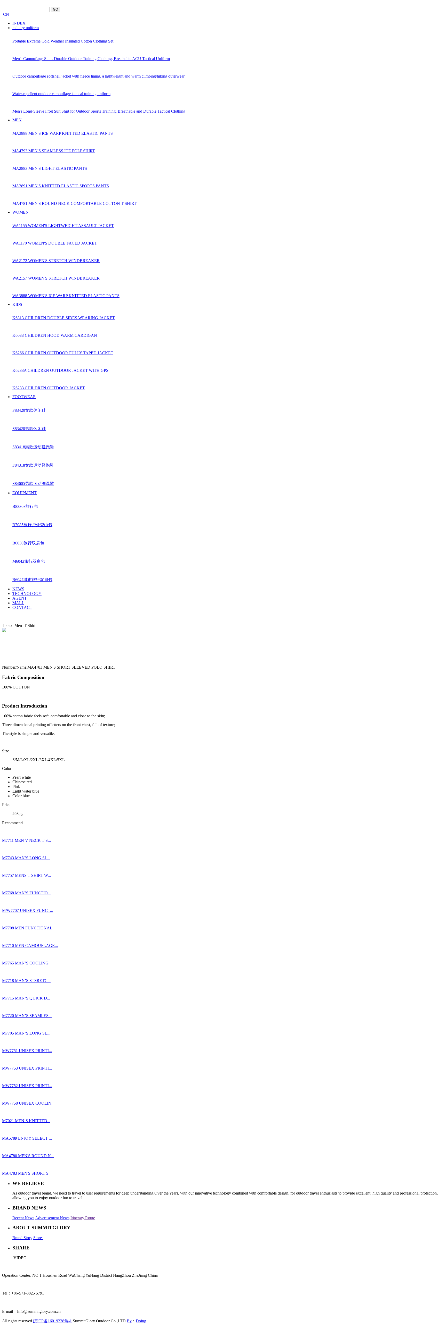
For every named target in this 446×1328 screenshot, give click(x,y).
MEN (17, 120)
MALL (18, 603)
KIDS (17, 304)
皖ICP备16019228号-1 (52, 1321)
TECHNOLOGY (27, 593)
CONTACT (22, 607)
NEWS (18, 589)
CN (6, 14)
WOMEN (20, 212)
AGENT (19, 598)
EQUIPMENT (24, 493)
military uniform (25, 28)
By (129, 1321)
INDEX (19, 23)
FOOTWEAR (24, 396)
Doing (141, 1321)
